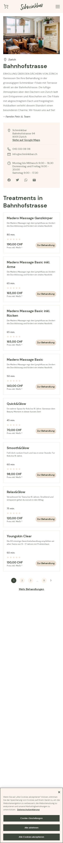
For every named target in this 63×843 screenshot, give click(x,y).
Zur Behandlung (46, 245)
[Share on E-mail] (34, 180)
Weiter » (50, 580)
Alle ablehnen (32, 827)
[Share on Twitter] (17, 180)
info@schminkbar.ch (24, 154)
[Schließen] (59, 792)
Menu (57, 6)
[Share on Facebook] (9, 180)
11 (44, 580)
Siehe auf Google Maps (26, 140)
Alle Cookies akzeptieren (31, 837)
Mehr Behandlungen (31, 589)
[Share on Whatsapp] (26, 180)
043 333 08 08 (21, 149)
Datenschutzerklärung (28, 809)
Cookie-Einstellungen (31, 818)
